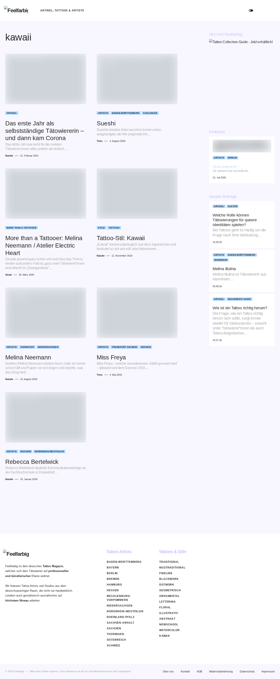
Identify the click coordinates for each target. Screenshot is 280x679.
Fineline (166, 573)
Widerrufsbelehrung (221, 671)
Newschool (168, 624)
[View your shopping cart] (272, 10)
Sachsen (114, 628)
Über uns (168, 671)
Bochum (26, 451)
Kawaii (164, 635)
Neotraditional (172, 567)
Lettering (167, 601)
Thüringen (115, 634)
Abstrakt (167, 618)
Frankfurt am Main (124, 347)
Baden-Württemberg (126, 113)
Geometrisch (170, 590)
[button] (251, 10)
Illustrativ (168, 613)
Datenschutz (247, 671)
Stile (101, 228)
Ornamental (169, 596)
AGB (199, 671)
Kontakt (185, 671)
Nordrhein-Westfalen (49, 451)
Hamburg (114, 584)
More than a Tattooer (21, 228)
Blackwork (169, 578)
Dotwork (166, 584)
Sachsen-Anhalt (120, 622)
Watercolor (169, 630)
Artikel (12, 113)
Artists (103, 113)
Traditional (169, 561)
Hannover (27, 347)
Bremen (113, 578)
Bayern (113, 567)
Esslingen (150, 113)
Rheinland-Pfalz (121, 617)
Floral (165, 607)
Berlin (232, 158)
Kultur (232, 206)
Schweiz (113, 645)
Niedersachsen (48, 347)
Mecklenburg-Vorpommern (119, 598)
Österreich (116, 639)
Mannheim (220, 260)
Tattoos (114, 228)
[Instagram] (273, 551)
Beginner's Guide (239, 299)
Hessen (146, 347)
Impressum (268, 671)
